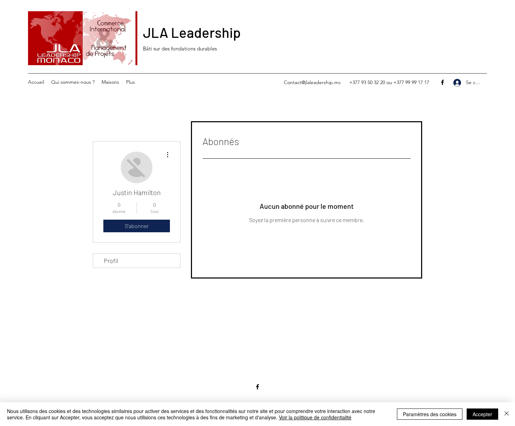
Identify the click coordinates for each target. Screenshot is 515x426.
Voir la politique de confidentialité (315, 417)
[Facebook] (442, 82)
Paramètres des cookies (429, 414)
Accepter (482, 414)
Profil (111, 260)
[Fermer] (506, 414)
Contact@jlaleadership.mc (312, 82)
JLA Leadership (192, 32)
